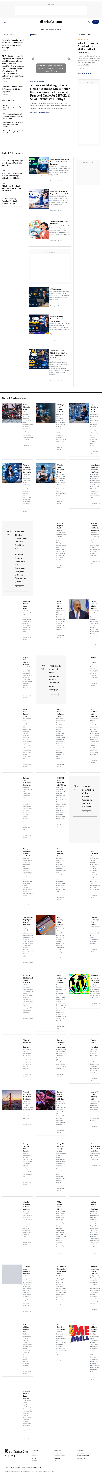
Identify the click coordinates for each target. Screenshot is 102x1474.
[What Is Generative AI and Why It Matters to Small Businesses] (39, 167)
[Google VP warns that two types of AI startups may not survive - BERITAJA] (45, 1152)
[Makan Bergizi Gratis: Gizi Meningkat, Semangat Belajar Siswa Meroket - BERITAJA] (45, 1210)
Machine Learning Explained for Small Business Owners (13, 132)
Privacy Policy (58, 1453)
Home (42, 29)
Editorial (34, 1458)
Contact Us (35, 1455)
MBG (47, 29)
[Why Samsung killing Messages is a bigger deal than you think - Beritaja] (45, 925)
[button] (33, 59)
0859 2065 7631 (81, 1458)
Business (11, 1467)
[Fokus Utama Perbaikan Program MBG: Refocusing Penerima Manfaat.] (45, 857)
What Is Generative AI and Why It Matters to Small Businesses (88, 47)
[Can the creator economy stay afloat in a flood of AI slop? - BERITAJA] (79, 1048)
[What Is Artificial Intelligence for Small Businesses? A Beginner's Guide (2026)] (12, 473)
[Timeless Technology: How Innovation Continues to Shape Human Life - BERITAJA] (79, 925)
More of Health (86, 811)
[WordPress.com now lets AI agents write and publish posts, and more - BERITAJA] (79, 984)
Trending (51, 29)
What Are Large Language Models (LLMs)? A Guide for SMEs (12, 108)
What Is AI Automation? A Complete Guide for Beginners (12, 89)
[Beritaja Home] (51, 22)
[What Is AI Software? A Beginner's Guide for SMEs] (39, 199)
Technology (17, 1467)
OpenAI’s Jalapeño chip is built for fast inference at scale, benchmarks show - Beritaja (13, 44)
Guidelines (34, 1460)
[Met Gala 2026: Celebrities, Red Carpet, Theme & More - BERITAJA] (79, 857)
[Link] (5, 1455)
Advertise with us (37, 1467)
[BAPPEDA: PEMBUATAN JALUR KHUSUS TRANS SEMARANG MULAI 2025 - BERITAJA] (12, 984)
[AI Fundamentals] (39, 297)
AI (58, 29)
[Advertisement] (51, 10)
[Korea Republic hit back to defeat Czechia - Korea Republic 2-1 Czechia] (45, 717)
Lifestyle (28, 1467)
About (33, 1453)
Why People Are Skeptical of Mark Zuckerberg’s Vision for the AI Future (13, 116)
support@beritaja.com (83, 1455)
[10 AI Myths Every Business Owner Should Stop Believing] (39, 324)
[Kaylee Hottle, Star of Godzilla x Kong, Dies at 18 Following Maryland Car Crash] (12, 665)
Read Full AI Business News (41, 113)
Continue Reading (85, 73)
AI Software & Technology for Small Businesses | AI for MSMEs (13, 124)
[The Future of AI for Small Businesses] (39, 229)
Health (23, 1467)
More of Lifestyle (54, 694)
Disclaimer (57, 1458)
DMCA (56, 1460)
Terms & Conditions (59, 1455)
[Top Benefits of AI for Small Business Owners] (79, 413)
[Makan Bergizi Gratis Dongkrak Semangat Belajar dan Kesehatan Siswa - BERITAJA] (79, 1210)
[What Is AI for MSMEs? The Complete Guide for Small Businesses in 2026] (45, 473)
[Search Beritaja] (89, 22)
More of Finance (19, 586)
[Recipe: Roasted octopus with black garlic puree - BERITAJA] (45, 1100)
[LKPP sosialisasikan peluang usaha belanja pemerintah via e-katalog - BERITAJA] (45, 984)
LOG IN (96, 21)
